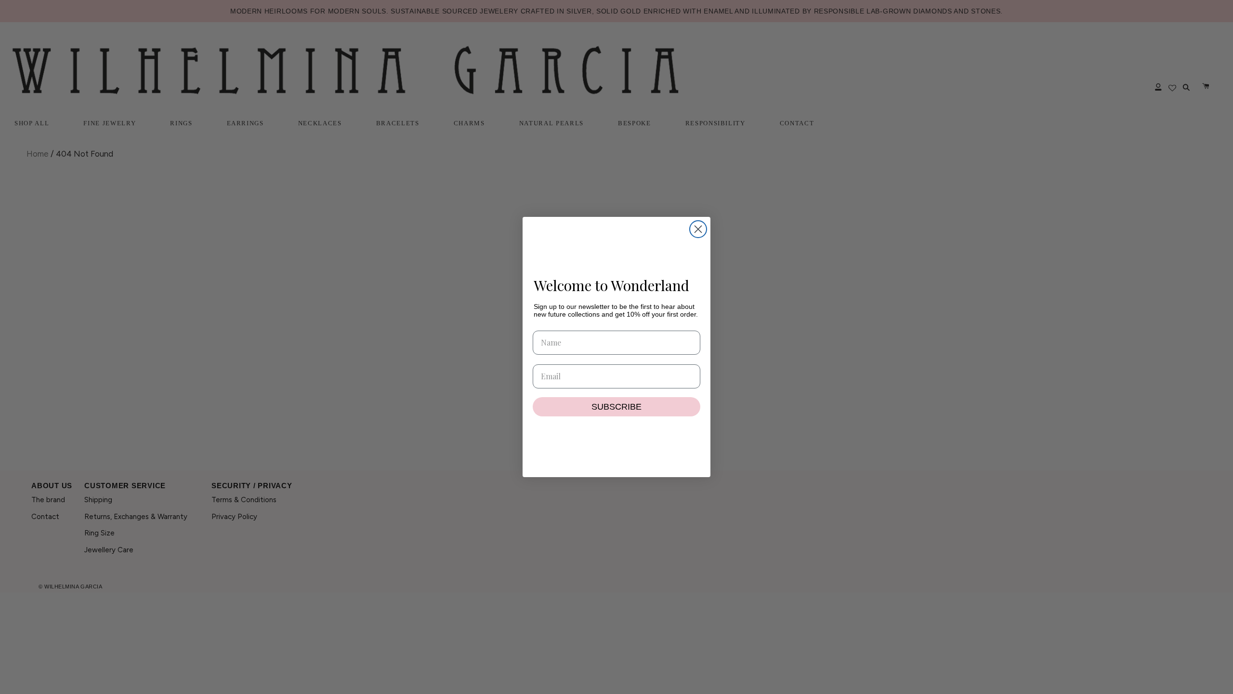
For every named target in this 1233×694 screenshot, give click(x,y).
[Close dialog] (698, 229)
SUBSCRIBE (616, 407)
